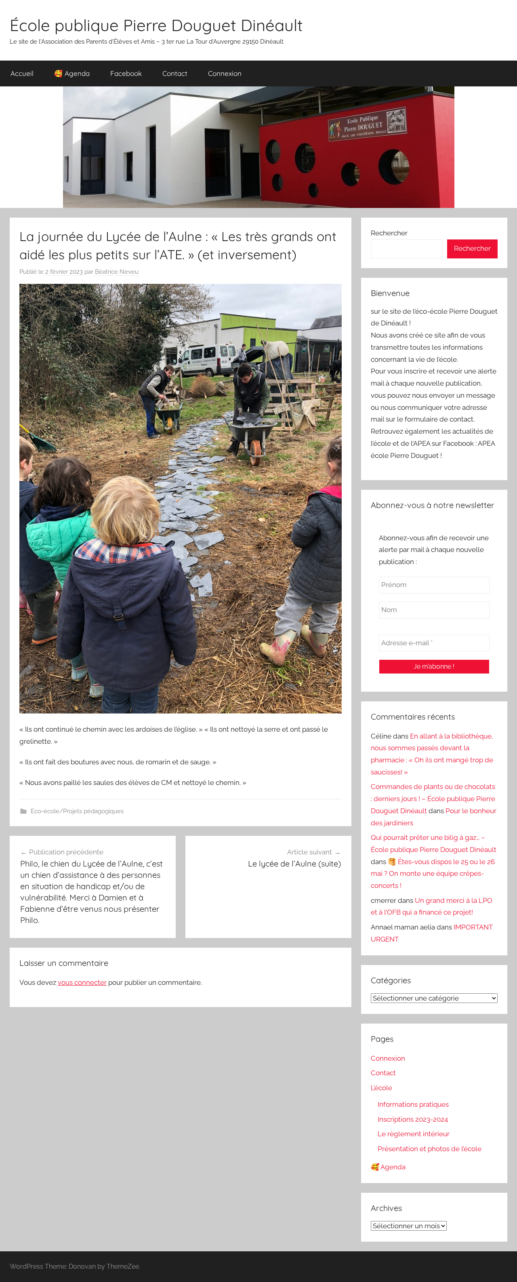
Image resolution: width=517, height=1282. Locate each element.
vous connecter (82, 982)
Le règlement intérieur (414, 1134)
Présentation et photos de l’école (429, 1149)
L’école (381, 1088)
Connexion (225, 73)
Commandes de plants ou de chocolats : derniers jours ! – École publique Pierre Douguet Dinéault (433, 799)
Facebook (126, 73)
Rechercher (389, 233)
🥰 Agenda (72, 73)
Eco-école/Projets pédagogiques (77, 811)
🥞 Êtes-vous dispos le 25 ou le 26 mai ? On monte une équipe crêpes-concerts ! (433, 874)
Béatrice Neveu (117, 271)
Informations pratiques (413, 1104)
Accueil (22, 73)
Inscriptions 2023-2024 (413, 1119)
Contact (174, 73)
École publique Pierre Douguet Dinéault (156, 25)
